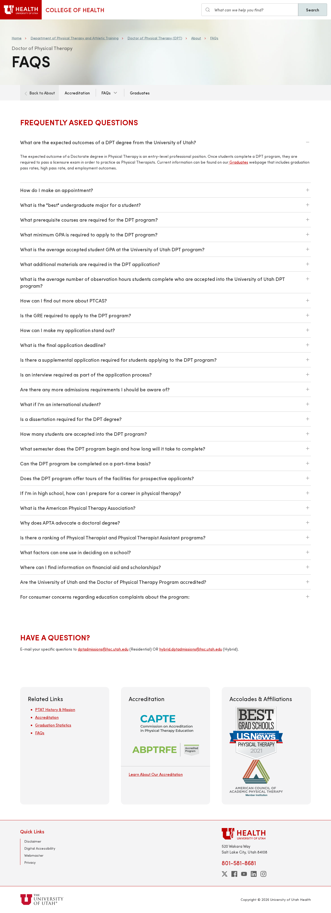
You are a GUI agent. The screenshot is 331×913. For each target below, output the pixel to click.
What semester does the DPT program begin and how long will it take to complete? (112, 448)
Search (312, 9)
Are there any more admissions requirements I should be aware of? (95, 389)
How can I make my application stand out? (67, 330)
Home (17, 38)
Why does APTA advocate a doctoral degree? (70, 522)
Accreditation (77, 92)
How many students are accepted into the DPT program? (83, 433)
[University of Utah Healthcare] (266, 833)
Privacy (30, 862)
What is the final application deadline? (63, 345)
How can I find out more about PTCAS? (63, 300)
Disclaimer (32, 841)
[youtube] (244, 874)
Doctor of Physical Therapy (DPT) (154, 38)
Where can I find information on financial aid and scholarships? (90, 567)
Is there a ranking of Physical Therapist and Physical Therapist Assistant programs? (112, 537)
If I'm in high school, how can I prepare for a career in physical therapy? (100, 493)
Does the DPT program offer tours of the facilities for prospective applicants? (107, 478)
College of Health (75, 10)
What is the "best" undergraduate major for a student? (80, 204)
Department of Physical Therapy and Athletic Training (74, 38)
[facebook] (234, 874)
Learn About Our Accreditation (156, 774)
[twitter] (225, 874)
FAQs (214, 38)
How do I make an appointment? (56, 190)
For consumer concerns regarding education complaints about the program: (104, 596)
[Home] (21, 9)
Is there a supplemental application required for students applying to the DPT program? (118, 359)
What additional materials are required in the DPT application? (90, 264)
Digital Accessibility (39, 848)
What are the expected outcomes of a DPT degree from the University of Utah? (108, 142)
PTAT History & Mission (55, 709)
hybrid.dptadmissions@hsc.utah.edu (190, 649)
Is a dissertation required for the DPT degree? (71, 419)
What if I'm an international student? (60, 404)
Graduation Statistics (53, 725)
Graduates (140, 92)
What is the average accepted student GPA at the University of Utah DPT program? (112, 249)
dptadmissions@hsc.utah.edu (103, 649)
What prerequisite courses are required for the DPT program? (89, 219)
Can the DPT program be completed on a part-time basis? (85, 463)
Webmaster (33, 855)
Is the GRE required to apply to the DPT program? (75, 315)
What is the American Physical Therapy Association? (77, 507)
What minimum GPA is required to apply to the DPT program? (89, 234)
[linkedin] (254, 874)
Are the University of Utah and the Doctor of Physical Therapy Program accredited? (113, 581)
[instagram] (263, 874)
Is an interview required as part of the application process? (86, 374)
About (196, 38)
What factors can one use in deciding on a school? (75, 552)
